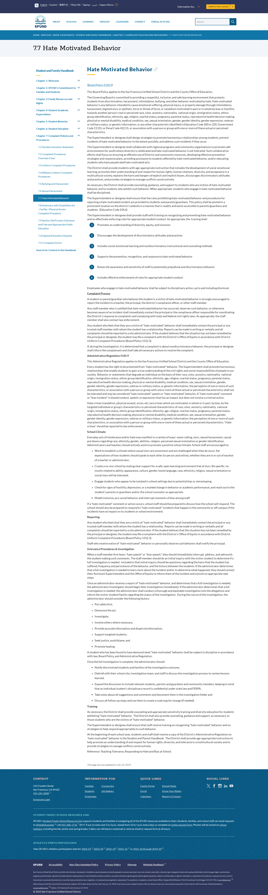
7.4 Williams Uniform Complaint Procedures (55, 174)
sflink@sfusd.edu (45, 824)
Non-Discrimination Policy (83, 864)
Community (107, 785)
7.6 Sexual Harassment (50, 190)
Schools (71, 21)
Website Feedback (153, 864)
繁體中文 (63, 4)
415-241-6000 (41, 793)
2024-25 (86, 848)
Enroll (143, 791)
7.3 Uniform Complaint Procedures (56, 165)
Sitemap (131, 864)
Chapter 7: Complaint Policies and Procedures (140, 35)
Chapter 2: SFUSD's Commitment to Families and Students (56, 89)
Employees (90, 796)
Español (53, 4)
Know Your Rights (63, 35)
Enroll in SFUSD (160, 21)
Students (89, 791)
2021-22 (122, 848)
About (56, 21)
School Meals (169, 785)
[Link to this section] (156, 69)
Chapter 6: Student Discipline (52, 128)
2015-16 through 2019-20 (147, 848)
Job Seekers (107, 791)
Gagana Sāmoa (106, 4)
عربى (94, 4)
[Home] (41, 22)
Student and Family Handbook (93, 35)
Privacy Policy (113, 864)
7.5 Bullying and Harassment (53, 183)
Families (89, 785)
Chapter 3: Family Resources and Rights (54, 100)
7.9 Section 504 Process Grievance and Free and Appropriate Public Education (56, 224)
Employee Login (219, 6)
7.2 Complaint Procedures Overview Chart (52, 156)
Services (105, 21)
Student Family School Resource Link (62, 820)
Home (36, 35)
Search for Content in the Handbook (56, 250)
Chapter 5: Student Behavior (52, 121)
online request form (181, 824)
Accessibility (56, 864)
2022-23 (110, 848)
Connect (140, 21)
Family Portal (147, 785)
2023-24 (98, 848)
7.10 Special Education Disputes (55, 235)
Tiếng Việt (75, 4)
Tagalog (86, 4)
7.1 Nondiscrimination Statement (56, 146)
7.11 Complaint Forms (50, 242)
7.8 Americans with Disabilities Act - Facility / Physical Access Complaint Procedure (56, 209)
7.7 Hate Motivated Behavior (53, 198)
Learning (88, 21)
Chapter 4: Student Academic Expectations (52, 112)
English (43, 4)
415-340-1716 (69, 824)
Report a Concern (171, 796)
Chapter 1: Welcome (47, 80)
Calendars (122, 21)
